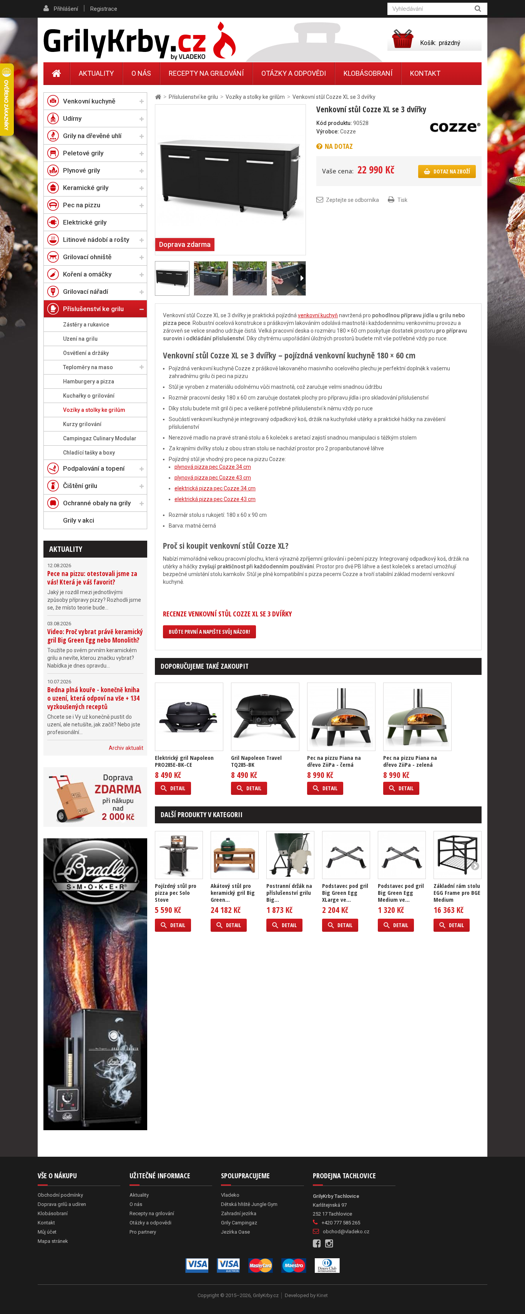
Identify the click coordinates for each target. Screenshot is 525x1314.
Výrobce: (327, 131)
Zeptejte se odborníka (352, 200)
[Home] (56, 73)
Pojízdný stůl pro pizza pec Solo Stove (175, 892)
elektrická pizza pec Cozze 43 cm (215, 499)
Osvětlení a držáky (86, 353)
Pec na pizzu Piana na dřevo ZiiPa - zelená (410, 761)
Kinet (322, 1295)
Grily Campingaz (239, 1223)
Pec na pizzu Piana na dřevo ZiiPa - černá (334, 761)
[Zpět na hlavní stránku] (158, 97)
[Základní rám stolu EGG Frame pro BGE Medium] (458, 855)
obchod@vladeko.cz (346, 1231)
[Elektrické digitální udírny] (95, 984)
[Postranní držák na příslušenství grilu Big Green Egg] (290, 855)
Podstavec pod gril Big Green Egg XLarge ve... (345, 892)
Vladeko (230, 1195)
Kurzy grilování (82, 424)
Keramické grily (85, 188)
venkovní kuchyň (318, 315)
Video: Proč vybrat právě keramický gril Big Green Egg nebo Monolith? (95, 636)
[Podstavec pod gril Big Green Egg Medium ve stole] (402, 855)
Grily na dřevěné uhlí (92, 136)
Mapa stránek (53, 1241)
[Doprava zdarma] (95, 797)
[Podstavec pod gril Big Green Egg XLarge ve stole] (346, 855)
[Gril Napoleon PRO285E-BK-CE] (189, 717)
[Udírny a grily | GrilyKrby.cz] (139, 41)
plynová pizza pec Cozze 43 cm (212, 478)
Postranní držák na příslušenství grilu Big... (289, 892)
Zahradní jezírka (238, 1213)
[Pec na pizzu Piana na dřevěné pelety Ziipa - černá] (341, 717)
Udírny (72, 118)
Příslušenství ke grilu (93, 309)
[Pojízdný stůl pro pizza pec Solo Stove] (179, 855)
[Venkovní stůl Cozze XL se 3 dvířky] (230, 179)
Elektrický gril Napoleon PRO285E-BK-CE (184, 761)
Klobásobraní (368, 73)
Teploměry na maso (88, 367)
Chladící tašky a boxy (89, 453)
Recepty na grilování (206, 73)
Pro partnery (143, 1232)
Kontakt (425, 73)
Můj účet (47, 1232)
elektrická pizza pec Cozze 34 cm (215, 488)
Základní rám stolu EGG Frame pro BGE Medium (457, 892)
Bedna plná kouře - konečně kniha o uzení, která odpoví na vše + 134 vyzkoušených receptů (93, 698)
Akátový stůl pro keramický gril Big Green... (233, 892)
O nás (141, 73)
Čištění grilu (80, 486)
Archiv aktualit (126, 748)
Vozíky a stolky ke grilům (94, 410)
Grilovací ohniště (87, 257)
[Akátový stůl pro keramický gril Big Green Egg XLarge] (235, 855)
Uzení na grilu (80, 339)
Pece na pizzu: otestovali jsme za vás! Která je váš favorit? (92, 577)
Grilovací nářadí (85, 291)
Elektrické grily (84, 222)
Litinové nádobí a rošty (96, 239)
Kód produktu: (334, 123)
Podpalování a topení (94, 468)
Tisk (402, 200)
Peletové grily (83, 153)
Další (301, 278)
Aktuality (65, 549)
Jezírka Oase (235, 1232)
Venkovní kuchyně (89, 101)
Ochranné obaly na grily (97, 503)
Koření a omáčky (87, 274)
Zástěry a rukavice (86, 324)
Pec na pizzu (81, 205)
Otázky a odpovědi (293, 73)
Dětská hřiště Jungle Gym (249, 1204)
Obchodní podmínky (60, 1195)
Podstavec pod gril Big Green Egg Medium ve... (401, 892)
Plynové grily (81, 170)
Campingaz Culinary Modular (99, 438)
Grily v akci (78, 520)
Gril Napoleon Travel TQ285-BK (256, 761)
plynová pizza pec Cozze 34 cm (212, 467)
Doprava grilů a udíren (62, 1204)
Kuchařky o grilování (89, 396)
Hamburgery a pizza (88, 381)
